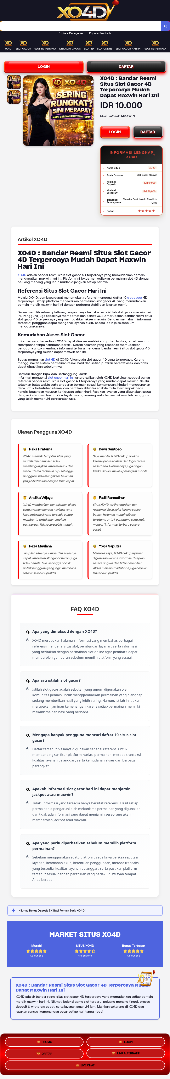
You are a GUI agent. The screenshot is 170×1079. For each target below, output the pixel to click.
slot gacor (134, 297)
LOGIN (44, 66)
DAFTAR (126, 66)
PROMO (47, 1040)
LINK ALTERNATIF (128, 1053)
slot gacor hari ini (61, 377)
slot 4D (50, 359)
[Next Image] (90, 111)
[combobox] (80, 26)
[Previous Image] (26, 111)
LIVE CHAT (88, 1066)
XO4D (22, 275)
